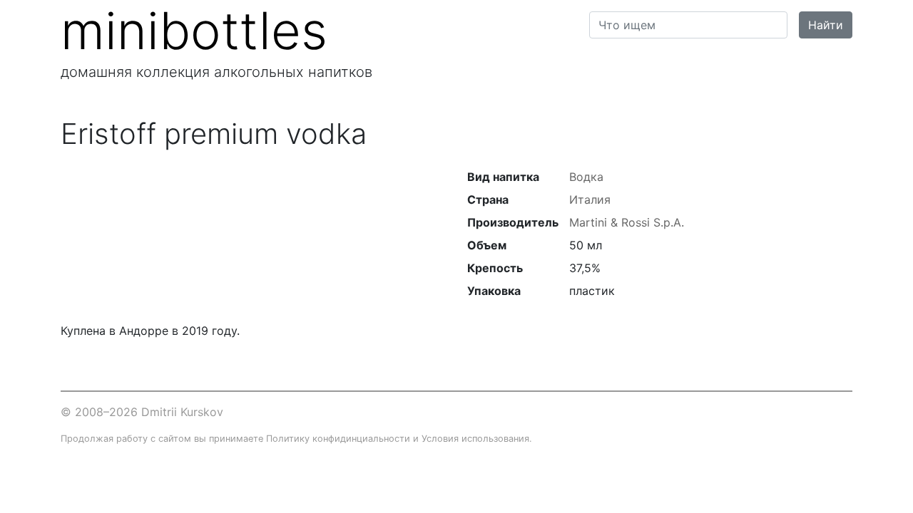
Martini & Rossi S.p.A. (626, 222)
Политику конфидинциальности (338, 438)
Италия (590, 199)
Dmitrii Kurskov (182, 412)
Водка (586, 177)
